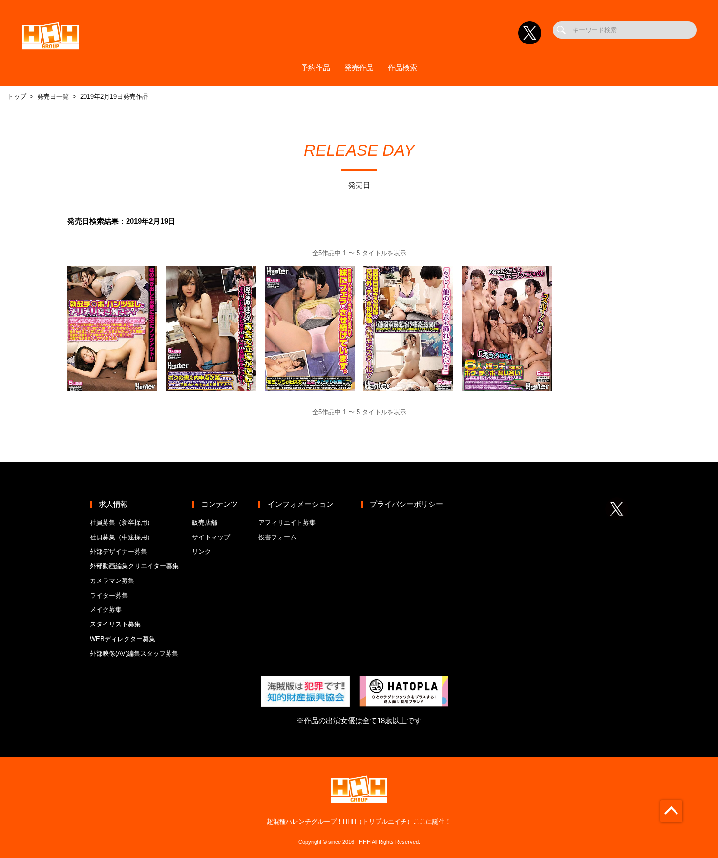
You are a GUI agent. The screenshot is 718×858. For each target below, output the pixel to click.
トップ (16, 96)
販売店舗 (204, 522)
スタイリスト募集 (115, 624)
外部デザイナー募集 (118, 551)
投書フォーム (277, 537)
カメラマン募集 (112, 580)
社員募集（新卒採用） (121, 522)
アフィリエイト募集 (287, 522)
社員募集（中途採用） (121, 537)
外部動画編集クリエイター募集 (134, 566)
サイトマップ (211, 537)
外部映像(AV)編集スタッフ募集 (134, 653)
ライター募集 (109, 595)
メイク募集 (106, 609)
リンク (201, 551)
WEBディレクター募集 (122, 639)
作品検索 (402, 68)
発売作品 (359, 68)
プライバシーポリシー (406, 504)
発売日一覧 (53, 96)
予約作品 (315, 68)
